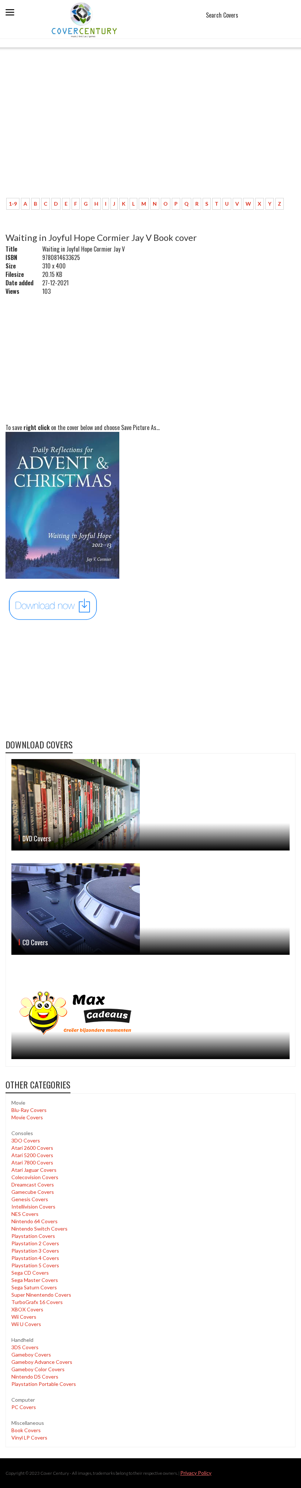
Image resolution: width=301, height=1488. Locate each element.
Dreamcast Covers (32, 1184)
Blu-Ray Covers (29, 1110)
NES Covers (25, 1214)
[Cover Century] (85, 20)
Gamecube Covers (32, 1192)
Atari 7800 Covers (32, 1162)
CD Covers (35, 942)
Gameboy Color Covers (38, 1369)
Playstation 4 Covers (35, 1258)
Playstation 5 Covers (35, 1265)
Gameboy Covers (31, 1354)
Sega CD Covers (30, 1273)
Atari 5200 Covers (32, 1155)
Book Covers (26, 1430)
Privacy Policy (195, 1473)
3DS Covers (25, 1347)
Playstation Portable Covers (43, 1384)
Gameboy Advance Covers (41, 1362)
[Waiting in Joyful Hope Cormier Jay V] (53, 605)
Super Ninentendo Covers (41, 1295)
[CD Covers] (150, 909)
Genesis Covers (29, 1199)
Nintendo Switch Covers (39, 1228)
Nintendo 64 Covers (34, 1221)
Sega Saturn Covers (34, 1287)
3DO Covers (25, 1140)
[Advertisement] (150, 137)
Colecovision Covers (34, 1177)
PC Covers (23, 1407)
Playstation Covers (33, 1236)
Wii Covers (23, 1317)
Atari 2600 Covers (32, 1148)
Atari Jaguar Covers (34, 1170)
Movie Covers (27, 1117)
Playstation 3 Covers (35, 1250)
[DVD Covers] (150, 804)
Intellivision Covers (33, 1206)
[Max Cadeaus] (150, 1013)
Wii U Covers (26, 1324)
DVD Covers (36, 838)
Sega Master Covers (34, 1280)
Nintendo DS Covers (34, 1376)
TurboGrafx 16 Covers (37, 1302)
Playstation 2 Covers (35, 1243)
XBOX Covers (27, 1309)
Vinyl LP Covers (29, 1437)
